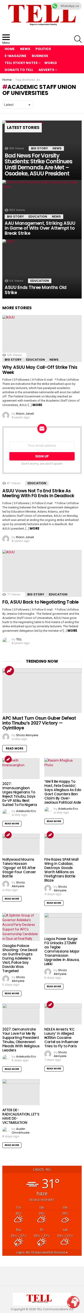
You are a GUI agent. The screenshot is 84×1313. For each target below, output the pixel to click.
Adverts (46, 69)
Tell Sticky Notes (21, 62)
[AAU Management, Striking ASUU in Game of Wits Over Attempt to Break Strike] (42, 209)
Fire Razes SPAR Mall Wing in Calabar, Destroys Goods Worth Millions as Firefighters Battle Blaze (61, 870)
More (37, 405)
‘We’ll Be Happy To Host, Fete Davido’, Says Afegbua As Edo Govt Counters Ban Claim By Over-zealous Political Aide (62, 792)
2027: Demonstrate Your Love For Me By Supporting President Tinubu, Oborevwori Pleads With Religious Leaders (20, 1040)
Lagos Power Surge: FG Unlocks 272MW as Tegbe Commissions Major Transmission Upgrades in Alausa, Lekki (62, 951)
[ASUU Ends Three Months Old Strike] (42, 269)
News (25, 49)
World (50, 62)
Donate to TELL (19, 69)
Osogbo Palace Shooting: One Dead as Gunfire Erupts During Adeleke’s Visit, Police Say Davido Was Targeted (19, 958)
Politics (43, 49)
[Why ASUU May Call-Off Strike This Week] (42, 338)
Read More (14, 748)
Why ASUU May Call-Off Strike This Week (39, 369)
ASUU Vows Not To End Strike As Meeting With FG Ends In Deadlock (38, 493)
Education (37, 216)
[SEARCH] (78, 39)
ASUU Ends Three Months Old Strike (35, 290)
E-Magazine (15, 56)
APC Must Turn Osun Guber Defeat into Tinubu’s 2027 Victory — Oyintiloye (39, 723)
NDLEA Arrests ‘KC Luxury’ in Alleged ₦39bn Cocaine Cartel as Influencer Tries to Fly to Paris (61, 1037)
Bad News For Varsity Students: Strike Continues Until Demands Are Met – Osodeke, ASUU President (38, 164)
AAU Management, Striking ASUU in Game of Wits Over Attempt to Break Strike (40, 228)
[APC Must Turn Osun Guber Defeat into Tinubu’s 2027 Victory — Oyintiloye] (42, 690)
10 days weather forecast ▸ (42, 1252)
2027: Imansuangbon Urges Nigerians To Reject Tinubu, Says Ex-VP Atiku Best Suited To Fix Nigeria (19, 794)
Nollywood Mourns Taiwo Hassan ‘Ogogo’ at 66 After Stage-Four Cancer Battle (19, 868)
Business (40, 56)
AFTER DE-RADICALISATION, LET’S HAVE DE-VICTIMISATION (20, 1116)
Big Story (39, 148)
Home (10, 49)
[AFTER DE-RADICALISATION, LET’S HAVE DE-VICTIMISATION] (21, 1092)
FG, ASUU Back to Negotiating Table (40, 602)
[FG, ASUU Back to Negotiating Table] (42, 573)
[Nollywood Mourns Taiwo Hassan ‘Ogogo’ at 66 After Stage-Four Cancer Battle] (21, 844)
